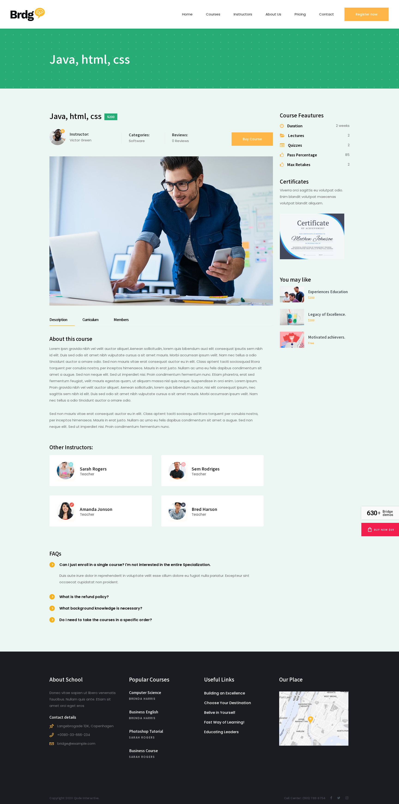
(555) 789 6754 (313, 798)
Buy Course (252, 139)
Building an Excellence (224, 693)
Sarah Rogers (93, 469)
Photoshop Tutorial (146, 731)
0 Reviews (180, 140)
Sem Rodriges (206, 469)
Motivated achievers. (326, 337)
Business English (143, 712)
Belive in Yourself (219, 712)
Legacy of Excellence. (327, 314)
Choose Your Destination (227, 703)
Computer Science (145, 692)
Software (137, 140)
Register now (367, 14)
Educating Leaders (221, 732)
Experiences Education (328, 291)
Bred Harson (204, 509)
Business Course (143, 750)
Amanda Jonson (96, 509)
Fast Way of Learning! (224, 722)
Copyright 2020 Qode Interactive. (74, 798)
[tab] (62, 319)
